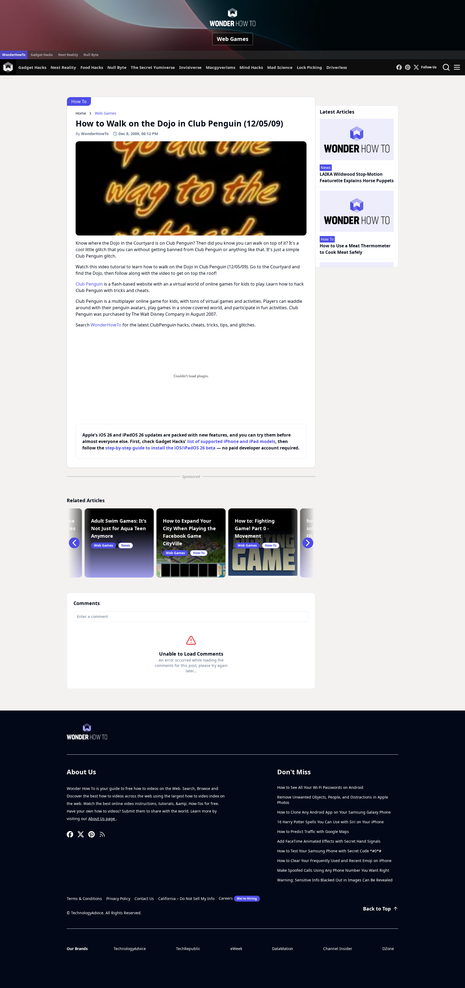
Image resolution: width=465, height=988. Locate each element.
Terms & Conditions (84, 898)
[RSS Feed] (102, 834)
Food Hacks (91, 67)
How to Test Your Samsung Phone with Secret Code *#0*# (329, 850)
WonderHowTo (13, 54)
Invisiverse (190, 67)
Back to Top (377, 908)
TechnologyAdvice (130, 948)
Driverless (336, 67)
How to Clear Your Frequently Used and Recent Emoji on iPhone (334, 860)
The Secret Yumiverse (153, 67)
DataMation (282, 948)
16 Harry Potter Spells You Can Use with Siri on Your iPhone (330, 821)
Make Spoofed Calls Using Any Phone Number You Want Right (333, 870)
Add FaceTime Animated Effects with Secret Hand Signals (329, 841)
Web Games (232, 39)
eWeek (236, 948)
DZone (388, 948)
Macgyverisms (220, 67)
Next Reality (68, 54)
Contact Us (144, 898)
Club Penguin (89, 284)
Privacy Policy (118, 898)
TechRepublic (188, 948)
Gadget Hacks (42, 54)
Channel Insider (337, 948)
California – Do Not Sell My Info (186, 898)
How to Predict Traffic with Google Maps (313, 831)
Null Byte (90, 54)
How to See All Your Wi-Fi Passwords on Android (320, 787)
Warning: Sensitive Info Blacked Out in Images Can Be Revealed (335, 879)
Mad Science (280, 67)
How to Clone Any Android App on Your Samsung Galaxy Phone (334, 812)
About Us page (102, 818)
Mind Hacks (251, 67)
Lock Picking (309, 67)
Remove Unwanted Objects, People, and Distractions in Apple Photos (332, 799)
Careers (238, 898)
